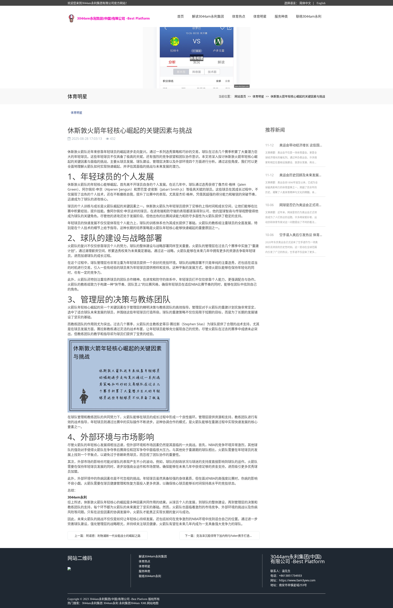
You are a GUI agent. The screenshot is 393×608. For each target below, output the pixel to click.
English (321, 3)
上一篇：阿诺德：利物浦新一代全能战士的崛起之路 (107, 536)
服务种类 (144, 571)
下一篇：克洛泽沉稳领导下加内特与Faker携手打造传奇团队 (220, 536)
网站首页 (240, 96)
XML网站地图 (149, 603)
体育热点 (144, 561)
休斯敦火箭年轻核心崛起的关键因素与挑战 (298, 96)
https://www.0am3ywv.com (297, 580)
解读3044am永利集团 (153, 556)
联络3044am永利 (150, 576)
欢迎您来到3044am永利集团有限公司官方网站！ (98, 3)
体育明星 (258, 96)
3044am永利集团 (92, 603)
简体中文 (305, 3)
